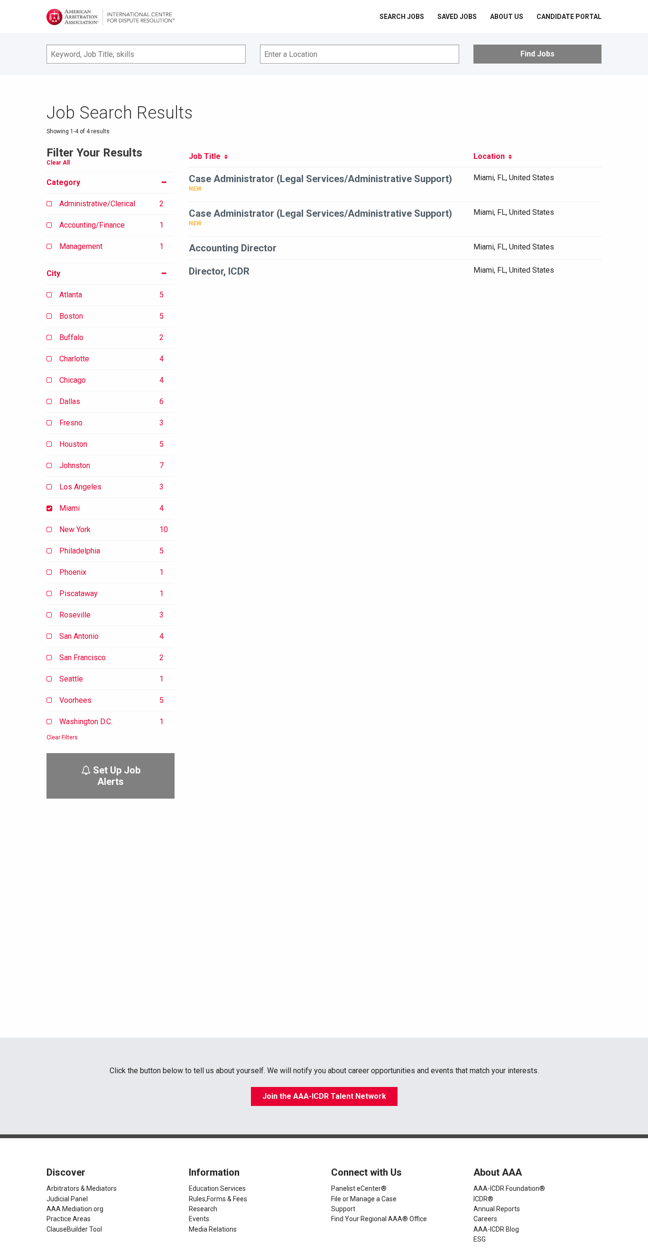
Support (343, 1209)
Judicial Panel (67, 1199)
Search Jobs (402, 16)
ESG (479, 1239)
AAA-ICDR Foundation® (509, 1188)
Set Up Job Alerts (115, 775)
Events (199, 1219)
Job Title (206, 156)
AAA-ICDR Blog (496, 1229)
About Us (506, 16)
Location (491, 156)
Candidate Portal (569, 16)
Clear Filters (62, 737)
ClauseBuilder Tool (74, 1229)
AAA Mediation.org (74, 1209)
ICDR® (483, 1199)
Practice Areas (68, 1219)
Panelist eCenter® (359, 1188)
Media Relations (213, 1229)
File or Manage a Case (364, 1199)
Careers (485, 1219)
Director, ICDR (219, 271)
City (53, 273)
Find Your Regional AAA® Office (379, 1219)
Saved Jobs (457, 16)
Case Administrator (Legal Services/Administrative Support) (320, 178)
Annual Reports (496, 1209)
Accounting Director (233, 248)
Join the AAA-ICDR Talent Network (324, 1096)
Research (203, 1209)
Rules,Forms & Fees (218, 1199)
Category (63, 182)
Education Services (217, 1188)
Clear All (58, 162)
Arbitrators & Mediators (81, 1188)
